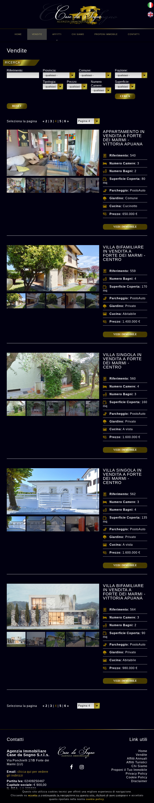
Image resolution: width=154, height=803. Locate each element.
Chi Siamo (78, 34)
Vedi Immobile (125, 226)
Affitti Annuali (137, 758)
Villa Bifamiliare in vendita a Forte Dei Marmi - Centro (124, 253)
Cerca (125, 96)
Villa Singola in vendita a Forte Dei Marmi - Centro (122, 360)
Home (18, 34)
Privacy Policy (136, 773)
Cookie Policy (136, 777)
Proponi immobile (106, 34)
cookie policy (95, 799)
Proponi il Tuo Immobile (129, 769)
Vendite (37, 34)
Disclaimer (139, 781)
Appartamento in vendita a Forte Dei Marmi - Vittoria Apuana (124, 137)
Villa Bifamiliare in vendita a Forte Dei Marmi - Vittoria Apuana (124, 591)
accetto (33, 795)
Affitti (56, 34)
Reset (17, 106)
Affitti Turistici (136, 762)
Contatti (134, 34)
